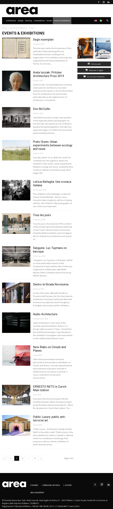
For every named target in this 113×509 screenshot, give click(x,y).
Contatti (34, 485)
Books (49, 20)
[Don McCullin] (16, 117)
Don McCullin (41, 109)
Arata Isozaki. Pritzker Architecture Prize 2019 (48, 74)
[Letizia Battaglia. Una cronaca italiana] (16, 190)
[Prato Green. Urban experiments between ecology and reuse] (16, 150)
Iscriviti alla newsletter (96, 77)
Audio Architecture (45, 314)
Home (4, 28)
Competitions (39, 20)
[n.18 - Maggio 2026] (103, 49)
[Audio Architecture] (16, 322)
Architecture (11, 20)
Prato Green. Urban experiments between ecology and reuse (52, 145)
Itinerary (28, 20)
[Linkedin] (108, 2)
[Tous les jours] (16, 223)
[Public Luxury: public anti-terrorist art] (16, 425)
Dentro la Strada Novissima (50, 284)
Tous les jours (42, 215)
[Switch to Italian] (101, 20)
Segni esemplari (43, 39)
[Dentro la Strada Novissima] (16, 293)
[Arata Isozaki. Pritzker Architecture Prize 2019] (16, 81)
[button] (107, 20)
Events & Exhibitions (62, 20)
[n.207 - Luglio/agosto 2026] (85, 49)
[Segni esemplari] (16, 48)
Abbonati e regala (96, 70)
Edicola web (96, 64)
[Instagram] (103, 2)
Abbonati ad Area (51, 485)
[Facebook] (99, 2)
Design (20, 20)
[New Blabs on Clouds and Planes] (16, 355)
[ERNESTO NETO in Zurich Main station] (16, 395)
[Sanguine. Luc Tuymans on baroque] (16, 256)
